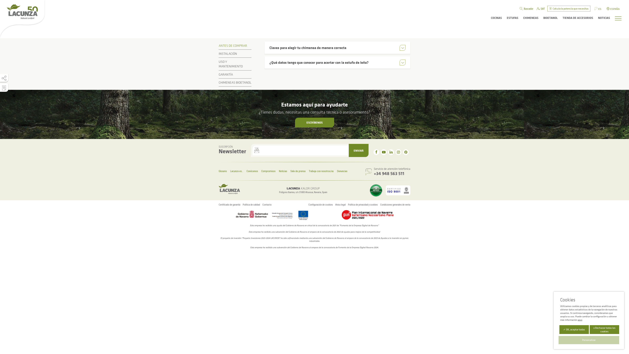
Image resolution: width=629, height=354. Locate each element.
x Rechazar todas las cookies (604, 329)
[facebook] (376, 152)
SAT (543, 8)
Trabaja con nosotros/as (321, 171)
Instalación (228, 54)
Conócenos (252, 171)
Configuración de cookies (320, 204)
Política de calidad (251, 204)
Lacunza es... (236, 171)
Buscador (528, 8)
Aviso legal (340, 204)
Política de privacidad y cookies (363, 204)
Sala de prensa (297, 171)
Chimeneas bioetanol (235, 82)
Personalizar (589, 340)
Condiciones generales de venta (395, 204)
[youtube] (384, 152)
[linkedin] (391, 152)
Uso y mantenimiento (231, 64)
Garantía (226, 74)
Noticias (283, 171)
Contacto (267, 204)
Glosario (223, 171)
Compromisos (268, 171)
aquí (580, 320)
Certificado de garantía (229, 204)
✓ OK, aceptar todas (574, 329)
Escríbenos (314, 122)
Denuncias (342, 171)
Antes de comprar (233, 46)
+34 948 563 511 (389, 173)
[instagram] (398, 152)
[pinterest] (406, 152)
